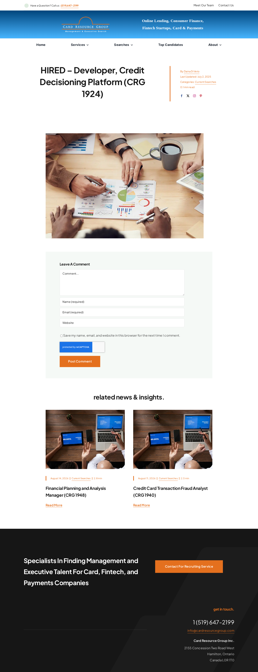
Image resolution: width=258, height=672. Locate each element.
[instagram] (194, 95)
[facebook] (181, 95)
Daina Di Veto (192, 71)
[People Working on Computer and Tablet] (85, 411)
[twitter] (188, 95)
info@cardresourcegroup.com (210, 630)
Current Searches (205, 81)
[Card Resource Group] (85, 18)
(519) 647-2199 (70, 5)
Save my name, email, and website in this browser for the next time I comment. (121, 335)
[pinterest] (200, 95)
